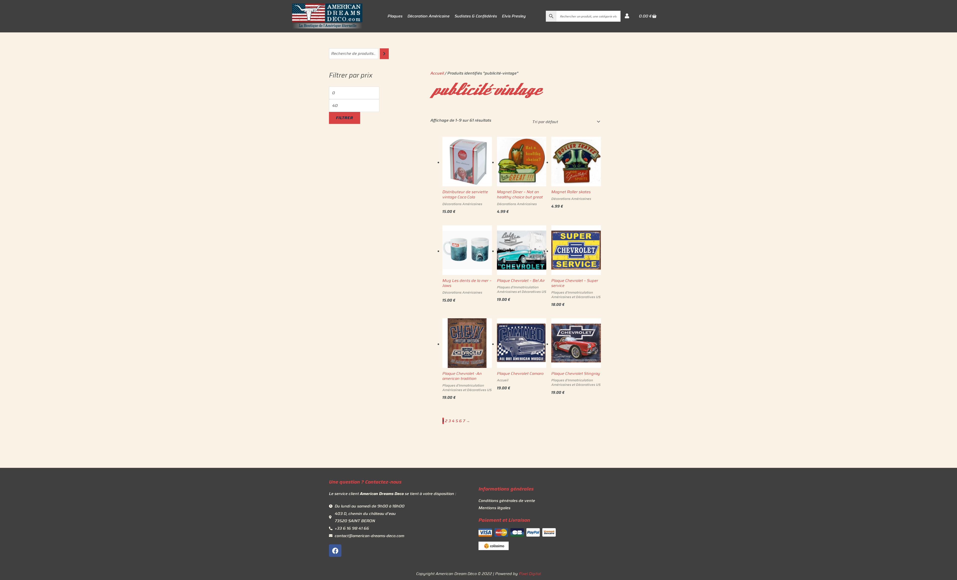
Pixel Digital (530, 574)
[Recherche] (384, 53)
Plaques (395, 16)
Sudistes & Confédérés (476, 16)
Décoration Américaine (428, 16)
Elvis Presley (514, 16)
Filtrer (344, 118)
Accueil (437, 73)
